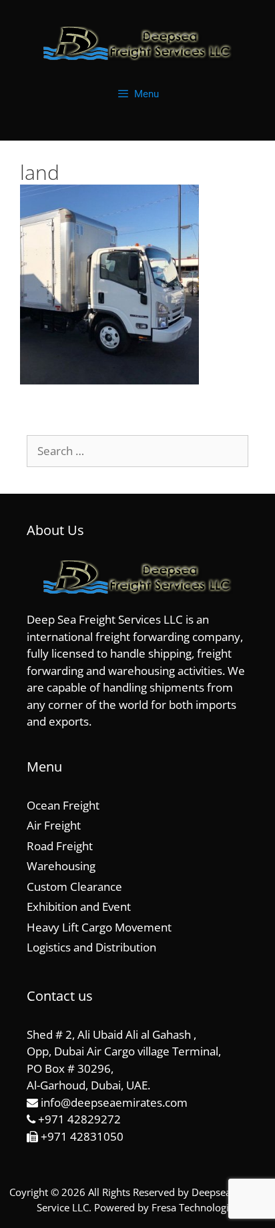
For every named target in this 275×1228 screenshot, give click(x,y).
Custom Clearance (74, 886)
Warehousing (61, 866)
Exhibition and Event (79, 906)
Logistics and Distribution (91, 947)
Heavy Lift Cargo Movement (99, 927)
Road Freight (60, 846)
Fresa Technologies (195, 1207)
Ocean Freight (63, 805)
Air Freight (54, 825)
